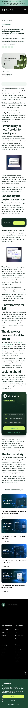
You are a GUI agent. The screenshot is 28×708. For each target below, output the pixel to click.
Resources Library (19, 635)
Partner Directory (19, 658)
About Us (3, 649)
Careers (3, 652)
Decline (13, 700)
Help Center (17, 661)
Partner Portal (18, 652)
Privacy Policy (11, 692)
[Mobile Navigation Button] (22, 10)
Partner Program (18, 649)
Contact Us (3, 635)
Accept (13, 696)
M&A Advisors (4, 632)
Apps (16, 632)
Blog (16, 638)
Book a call (14, 428)
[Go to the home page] (8, 10)
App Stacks (17, 655)
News (2, 655)
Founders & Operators (6, 629)
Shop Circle (6, 71)
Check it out (19, 223)
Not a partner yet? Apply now (14, 432)
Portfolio (17, 629)
